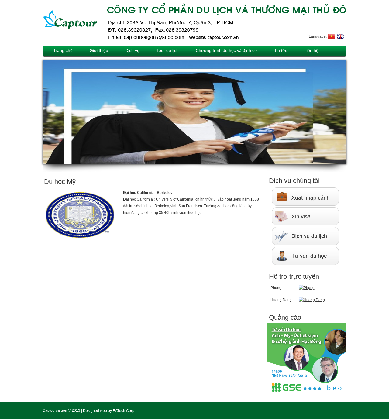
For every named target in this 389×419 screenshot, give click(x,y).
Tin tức (280, 50)
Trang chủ (63, 50)
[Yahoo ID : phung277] (307, 287)
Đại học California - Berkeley (148, 193)
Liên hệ (311, 50)
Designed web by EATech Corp (108, 410)
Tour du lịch (168, 50)
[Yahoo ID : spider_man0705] (312, 299)
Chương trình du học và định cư (226, 50)
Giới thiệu (99, 50)
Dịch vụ (132, 50)
